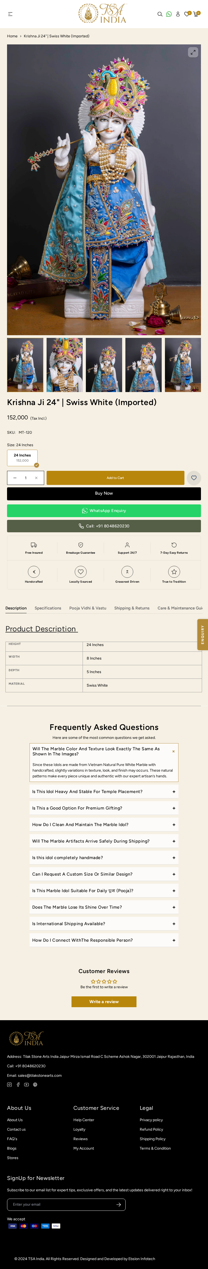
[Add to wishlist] (194, 478)
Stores (12, 1158)
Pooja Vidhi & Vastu (87, 608)
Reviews (80, 1139)
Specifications (48, 608)
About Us (15, 1120)
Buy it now (104, 493)
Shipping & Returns (132, 608)
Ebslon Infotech (141, 1259)
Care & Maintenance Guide (182, 608)
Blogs (12, 1148)
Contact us (16, 1129)
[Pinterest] (35, 1084)
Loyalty (79, 1129)
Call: (26, 1066)
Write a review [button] (104, 1001)
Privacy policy (151, 1120)
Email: (34, 1075)
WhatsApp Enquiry (108, 510)
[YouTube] (26, 1084)
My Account (83, 1148)
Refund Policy (151, 1129)
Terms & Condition (155, 1148)
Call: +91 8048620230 (108, 526)
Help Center (83, 1120)
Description (16, 608)
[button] (196, 14)
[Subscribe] (118, 1205)
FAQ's (12, 1139)
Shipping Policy (152, 1139)
